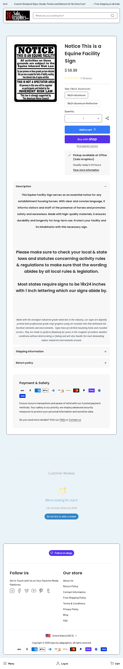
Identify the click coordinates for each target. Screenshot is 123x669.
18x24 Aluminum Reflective (82, 103)
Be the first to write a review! (61, 516)
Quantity (69, 111)
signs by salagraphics (61, 642)
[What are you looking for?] (112, 15)
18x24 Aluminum (76, 95)
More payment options (87, 146)
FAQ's (63, 419)
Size (77, 88)
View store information (86, 169)
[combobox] (75, 15)
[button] (114, 663)
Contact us (75, 419)
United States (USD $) (63, 635)
